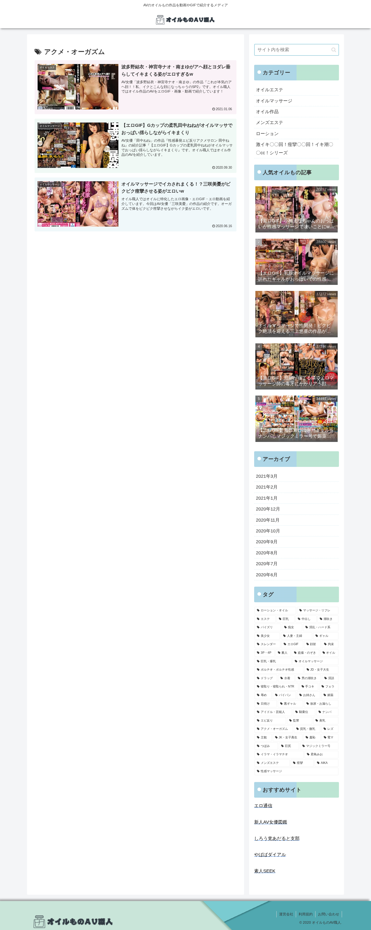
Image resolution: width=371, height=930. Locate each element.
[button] (333, 50)
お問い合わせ (328, 914)
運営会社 (286, 914)
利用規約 (306, 914)
